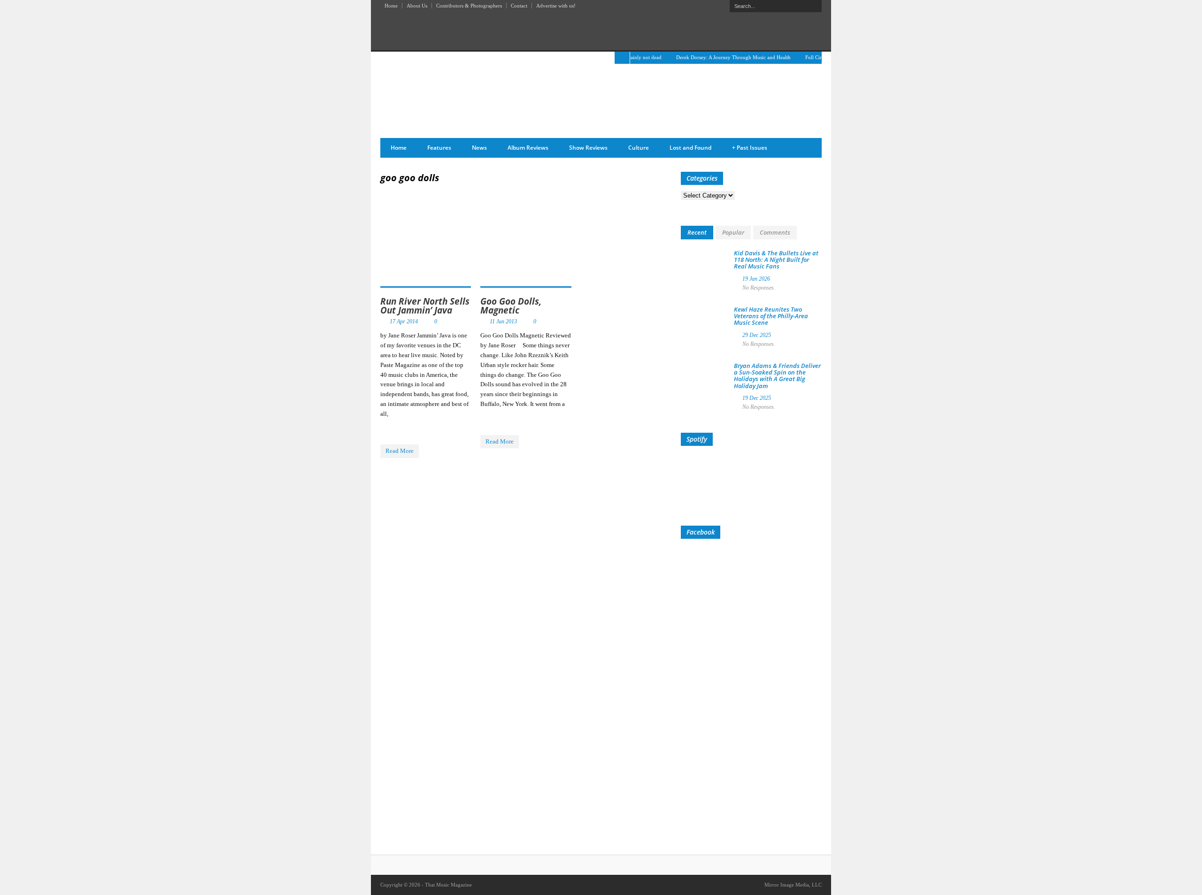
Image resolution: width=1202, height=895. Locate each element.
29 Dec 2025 (756, 335)
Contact (519, 5)
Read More (399, 450)
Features (439, 148)
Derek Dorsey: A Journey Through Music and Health (719, 57)
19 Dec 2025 (756, 398)
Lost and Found (690, 148)
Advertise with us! (556, 5)
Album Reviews (528, 148)
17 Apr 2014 (404, 321)
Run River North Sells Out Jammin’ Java (425, 305)
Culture (638, 148)
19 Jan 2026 (756, 278)
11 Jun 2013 (503, 321)
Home (391, 5)
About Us (417, 5)
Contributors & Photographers (469, 5)
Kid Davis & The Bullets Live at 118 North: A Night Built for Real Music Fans (776, 260)
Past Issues (749, 148)
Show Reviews (588, 148)
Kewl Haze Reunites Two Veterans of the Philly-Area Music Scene (771, 316)
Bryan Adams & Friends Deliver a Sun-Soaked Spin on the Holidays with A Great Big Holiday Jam (777, 375)
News (479, 148)
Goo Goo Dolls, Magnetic (510, 305)
